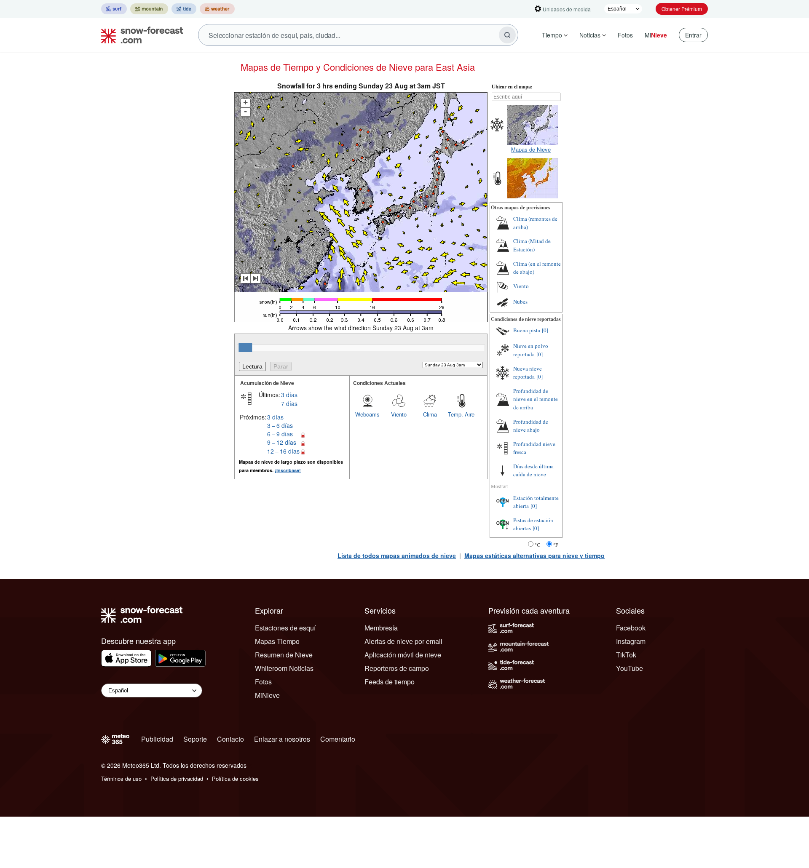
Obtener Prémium (682, 8)
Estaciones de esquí (285, 628)
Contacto (230, 739)
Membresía (381, 628)
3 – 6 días (280, 425)
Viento (399, 414)
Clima (430, 414)
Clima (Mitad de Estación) (532, 245)
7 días (289, 403)
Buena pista (526, 330)
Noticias (589, 35)
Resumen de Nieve (284, 655)
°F (555, 544)
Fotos (625, 35)
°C (537, 544)
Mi (656, 35)
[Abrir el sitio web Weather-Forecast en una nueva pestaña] (217, 8)
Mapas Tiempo (277, 641)
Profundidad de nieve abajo (530, 426)
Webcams (367, 414)
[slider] (245, 347)
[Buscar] (507, 35)
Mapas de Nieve (531, 149)
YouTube (629, 668)
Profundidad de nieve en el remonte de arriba (535, 399)
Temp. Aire (461, 414)
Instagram (631, 641)
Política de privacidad (176, 779)
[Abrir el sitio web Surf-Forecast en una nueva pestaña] (114, 8)
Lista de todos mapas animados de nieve (397, 555)
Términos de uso (121, 779)
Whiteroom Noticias (284, 668)
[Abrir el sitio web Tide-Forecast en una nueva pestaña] (183, 8)
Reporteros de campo (396, 668)
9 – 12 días (281, 442)
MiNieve (267, 695)
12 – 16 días (283, 451)
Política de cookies (235, 779)
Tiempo (552, 35)
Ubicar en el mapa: (512, 86)
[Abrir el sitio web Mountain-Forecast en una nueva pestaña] (149, 8)
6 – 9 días (280, 434)
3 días (289, 394)
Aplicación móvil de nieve (402, 655)
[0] (545, 330)
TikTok (626, 655)
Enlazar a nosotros (282, 739)
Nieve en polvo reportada (530, 350)
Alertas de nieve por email (403, 641)
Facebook (631, 628)
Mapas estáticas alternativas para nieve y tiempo (534, 555)
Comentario (337, 739)
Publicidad (157, 739)
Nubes (520, 301)
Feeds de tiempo (389, 681)
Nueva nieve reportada (527, 373)
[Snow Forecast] (139, 35)
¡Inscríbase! (288, 470)
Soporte (195, 739)
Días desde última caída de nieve (533, 470)
